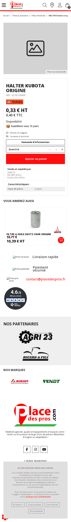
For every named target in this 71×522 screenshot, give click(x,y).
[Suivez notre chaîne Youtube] (44, 449)
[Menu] (4, 5)
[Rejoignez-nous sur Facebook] (26, 449)
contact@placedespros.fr (45, 279)
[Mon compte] (60, 6)
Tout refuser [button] (52, 504)
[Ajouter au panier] (61, 240)
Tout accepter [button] (34, 504)
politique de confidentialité (38, 496)
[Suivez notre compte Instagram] (35, 449)
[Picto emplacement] (52, 5)
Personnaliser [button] (36, 511)
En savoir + (18, 504)
